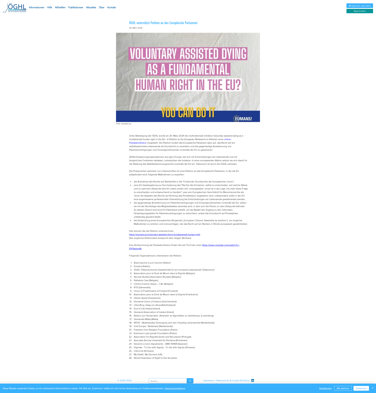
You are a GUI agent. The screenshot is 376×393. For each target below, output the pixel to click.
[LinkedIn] (252, 380)
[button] (36, 7)
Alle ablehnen (343, 388)
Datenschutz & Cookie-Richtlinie (233, 380)
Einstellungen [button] (325, 388)
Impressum (208, 380)
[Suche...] (190, 380)
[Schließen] (372, 388)
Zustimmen (361, 388)
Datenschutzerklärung (175, 388)
